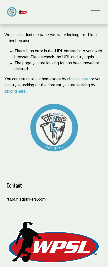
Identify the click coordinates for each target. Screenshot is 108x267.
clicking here (77, 79)
